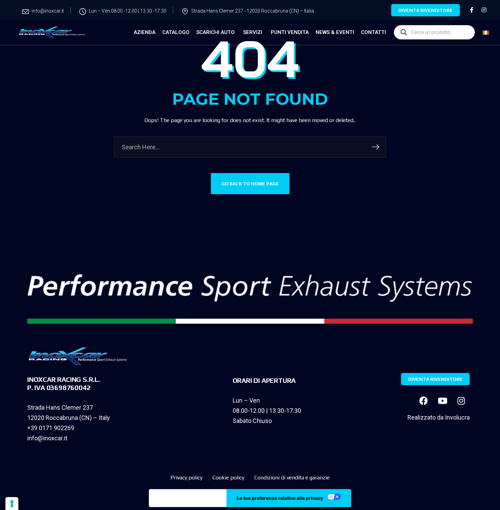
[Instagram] (461, 400)
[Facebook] (423, 400)
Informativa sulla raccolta (187, 498)
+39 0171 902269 (50, 427)
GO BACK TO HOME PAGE (250, 183)
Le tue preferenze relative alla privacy (280, 498)
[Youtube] (442, 400)
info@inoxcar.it (47, 438)
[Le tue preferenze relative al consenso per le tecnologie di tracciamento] (11, 503)
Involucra (457, 417)
